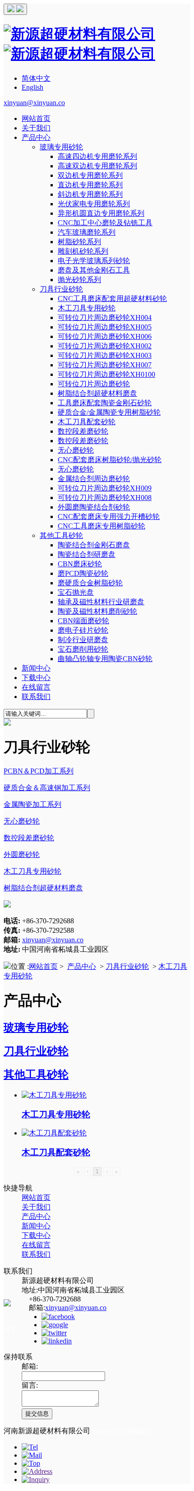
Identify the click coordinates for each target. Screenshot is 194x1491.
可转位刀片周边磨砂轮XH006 (105, 336)
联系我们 (36, 696)
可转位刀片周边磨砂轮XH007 (105, 365)
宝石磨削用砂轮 (83, 649)
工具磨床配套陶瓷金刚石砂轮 (105, 403)
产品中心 (36, 137)
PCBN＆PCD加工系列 (39, 771)
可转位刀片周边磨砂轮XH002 (105, 346)
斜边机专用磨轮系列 (90, 194)
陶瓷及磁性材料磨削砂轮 (97, 611)
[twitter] (54, 1333)
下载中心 (36, 677)
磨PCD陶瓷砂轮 (83, 573)
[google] (55, 1325)
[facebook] (58, 1316)
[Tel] (30, 1447)
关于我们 (36, 128)
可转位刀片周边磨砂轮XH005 (105, 327)
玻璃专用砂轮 (61, 147)
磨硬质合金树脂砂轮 (90, 583)
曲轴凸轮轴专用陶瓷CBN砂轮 (105, 658)
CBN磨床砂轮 (80, 564)
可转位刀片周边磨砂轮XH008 (105, 497)
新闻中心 (36, 668)
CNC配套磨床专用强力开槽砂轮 (109, 516)
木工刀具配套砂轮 (86, 422)
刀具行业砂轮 (61, 289)
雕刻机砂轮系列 (83, 251)
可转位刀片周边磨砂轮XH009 (105, 488)
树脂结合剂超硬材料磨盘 (97, 393)
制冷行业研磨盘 (83, 640)
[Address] (37, 1471)
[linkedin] (57, 1341)
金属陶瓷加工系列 (32, 804)
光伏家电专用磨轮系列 (94, 204)
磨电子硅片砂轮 (83, 630)
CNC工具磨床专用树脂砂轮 (101, 526)
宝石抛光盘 (76, 592)
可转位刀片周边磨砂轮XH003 (105, 355)
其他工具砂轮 (61, 535)
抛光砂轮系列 (79, 279)
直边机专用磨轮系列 (90, 185)
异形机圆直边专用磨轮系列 (101, 213)
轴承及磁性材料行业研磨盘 (101, 602)
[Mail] (32, 1455)
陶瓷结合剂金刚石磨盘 (94, 545)
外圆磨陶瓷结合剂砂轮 (94, 507)
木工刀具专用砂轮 (86, 308)
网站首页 (36, 118)
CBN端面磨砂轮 (83, 621)
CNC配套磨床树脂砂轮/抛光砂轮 (110, 459)
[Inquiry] (36, 1479)
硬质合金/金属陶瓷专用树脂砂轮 (109, 412)
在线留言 (36, 687)
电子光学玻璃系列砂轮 (94, 260)
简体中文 (36, 78)
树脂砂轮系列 (79, 241)
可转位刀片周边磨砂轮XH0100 (106, 374)
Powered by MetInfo (121, 1431)
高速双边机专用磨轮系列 (97, 166)
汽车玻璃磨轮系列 (86, 232)
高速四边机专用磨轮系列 (97, 156)
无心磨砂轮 (76, 450)
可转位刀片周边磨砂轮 (94, 384)
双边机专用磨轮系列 (90, 175)
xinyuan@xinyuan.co (34, 102)
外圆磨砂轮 (22, 854)
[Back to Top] (31, 1463)
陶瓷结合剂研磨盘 (86, 554)
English (32, 87)
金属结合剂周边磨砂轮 (94, 478)
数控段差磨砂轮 (83, 431)
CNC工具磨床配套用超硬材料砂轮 (112, 298)
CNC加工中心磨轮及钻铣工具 (105, 223)
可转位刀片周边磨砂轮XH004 (105, 317)
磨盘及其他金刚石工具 (94, 270)
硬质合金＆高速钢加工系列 (47, 788)
